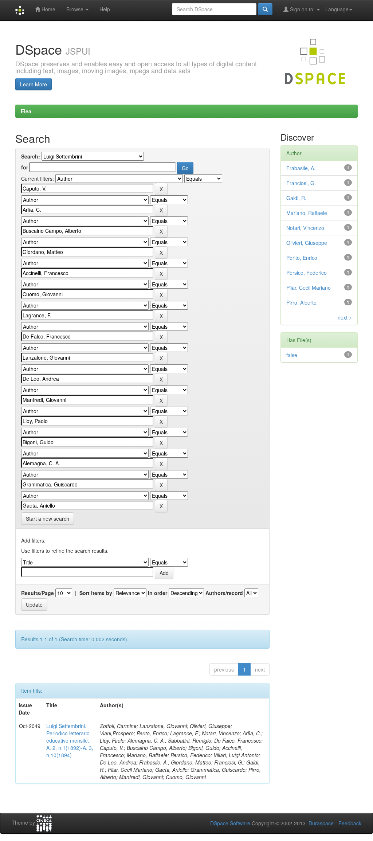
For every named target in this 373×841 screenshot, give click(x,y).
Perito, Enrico (301, 257)
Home (47, 9)
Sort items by (95, 592)
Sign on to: (302, 9)
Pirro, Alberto (301, 302)
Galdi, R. (296, 198)
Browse (75, 9)
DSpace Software (230, 823)
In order (157, 592)
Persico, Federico (306, 272)
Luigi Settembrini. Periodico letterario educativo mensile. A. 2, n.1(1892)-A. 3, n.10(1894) (69, 740)
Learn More (33, 84)
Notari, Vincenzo (305, 227)
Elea (26, 111)
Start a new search (47, 518)
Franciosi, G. (301, 183)
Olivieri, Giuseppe (306, 242)
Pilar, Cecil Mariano (308, 287)
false (291, 355)
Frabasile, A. (300, 168)
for (24, 167)
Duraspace (321, 823)
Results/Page (37, 592)
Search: (30, 156)
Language (337, 9)
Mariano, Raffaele (306, 212)
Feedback (349, 823)
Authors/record (224, 592)
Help (104, 9)
